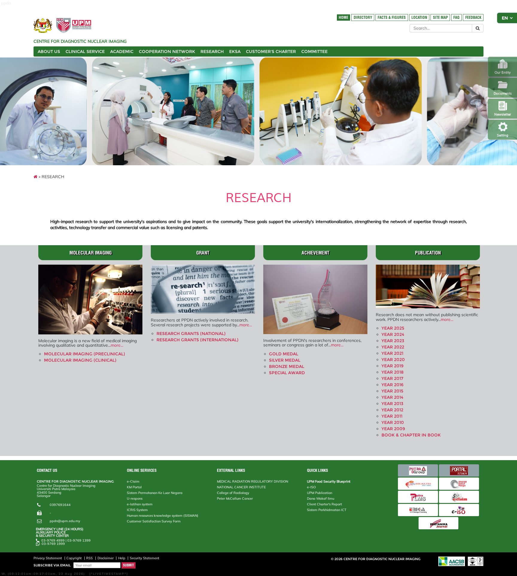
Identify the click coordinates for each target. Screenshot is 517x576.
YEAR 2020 (393, 359)
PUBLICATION (428, 253)
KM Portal (134, 487)
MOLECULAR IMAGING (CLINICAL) (80, 360)
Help (121, 558)
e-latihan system (140, 504)
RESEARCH (212, 51)
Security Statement (144, 558)
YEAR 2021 (392, 353)
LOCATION (419, 17)
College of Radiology (233, 493)
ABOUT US (49, 51)
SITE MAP (440, 17)
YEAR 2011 (391, 416)
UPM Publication (319, 493)
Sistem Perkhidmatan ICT (326, 510)
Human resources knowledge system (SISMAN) (162, 515)
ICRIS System (137, 510)
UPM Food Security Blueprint (328, 481)
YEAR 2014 (392, 397)
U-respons (134, 498)
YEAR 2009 (393, 428)
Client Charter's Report (324, 504)
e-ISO (311, 487)
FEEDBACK (473, 17)
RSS (89, 558)
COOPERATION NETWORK (167, 51)
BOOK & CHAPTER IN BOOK (411, 435)
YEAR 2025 (392, 328)
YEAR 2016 (392, 384)
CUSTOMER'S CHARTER (271, 51)
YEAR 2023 (392, 340)
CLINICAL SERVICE (85, 51)
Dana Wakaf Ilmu (320, 498)
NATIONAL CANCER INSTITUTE (241, 487)
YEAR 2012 (392, 410)
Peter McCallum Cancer (235, 498)
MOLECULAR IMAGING (90, 253)
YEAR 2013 (392, 403)
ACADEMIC (121, 51)
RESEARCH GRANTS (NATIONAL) (191, 333)
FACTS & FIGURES (392, 17)
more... (117, 345)
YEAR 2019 (392, 366)
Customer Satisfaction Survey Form (154, 521)
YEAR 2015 (392, 391)
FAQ (456, 17)
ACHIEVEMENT (315, 253)
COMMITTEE (314, 51)
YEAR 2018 (392, 372)
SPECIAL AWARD (287, 372)
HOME (343, 17)
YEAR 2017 (392, 378)
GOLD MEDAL (283, 354)
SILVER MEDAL (284, 360)
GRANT (202, 253)
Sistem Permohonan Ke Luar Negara (155, 493)
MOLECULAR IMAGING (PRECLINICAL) (84, 354)
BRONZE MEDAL (286, 366)
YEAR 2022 (392, 347)
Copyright (74, 558)
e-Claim (133, 481)
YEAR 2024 (392, 334)
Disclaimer (106, 558)
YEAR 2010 (392, 422)
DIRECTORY (363, 17)
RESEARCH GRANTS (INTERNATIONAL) (197, 339)
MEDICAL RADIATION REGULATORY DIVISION (252, 481)
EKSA (235, 51)
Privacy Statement (48, 558)
